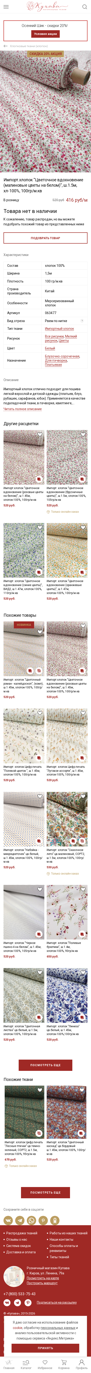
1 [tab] (34, 167)
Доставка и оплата (21, 1252)
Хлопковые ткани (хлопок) (29, 46)
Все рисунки (54, 336)
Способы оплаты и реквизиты (64, 1248)
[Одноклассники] (55, 1220)
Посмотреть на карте (43, 1278)
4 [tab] (44, 166)
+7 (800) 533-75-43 (20, 1294)
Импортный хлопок (59, 328)
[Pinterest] (43, 1220)
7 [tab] (54, 166)
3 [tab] (41, 166)
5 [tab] (47, 166)
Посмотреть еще (45, 1065)
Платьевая (53, 365)
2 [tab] (37, 166)
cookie (17, 1328)
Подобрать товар (45, 238)
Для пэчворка (56, 360)
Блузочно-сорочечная (62, 356)
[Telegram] (20, 1220)
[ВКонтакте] (8, 1220)
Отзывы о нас (16, 1239)
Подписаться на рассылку (57, 1302)
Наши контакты (61, 1239)
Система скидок (18, 1246)
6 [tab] (51, 166)
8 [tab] (57, 166)
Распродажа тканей (21, 1233)
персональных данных (58, 1328)
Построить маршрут (42, 1283)
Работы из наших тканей (69, 1233)
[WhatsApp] (31, 1220)
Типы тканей (59, 1257)
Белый (50, 348)
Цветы (64, 340)
